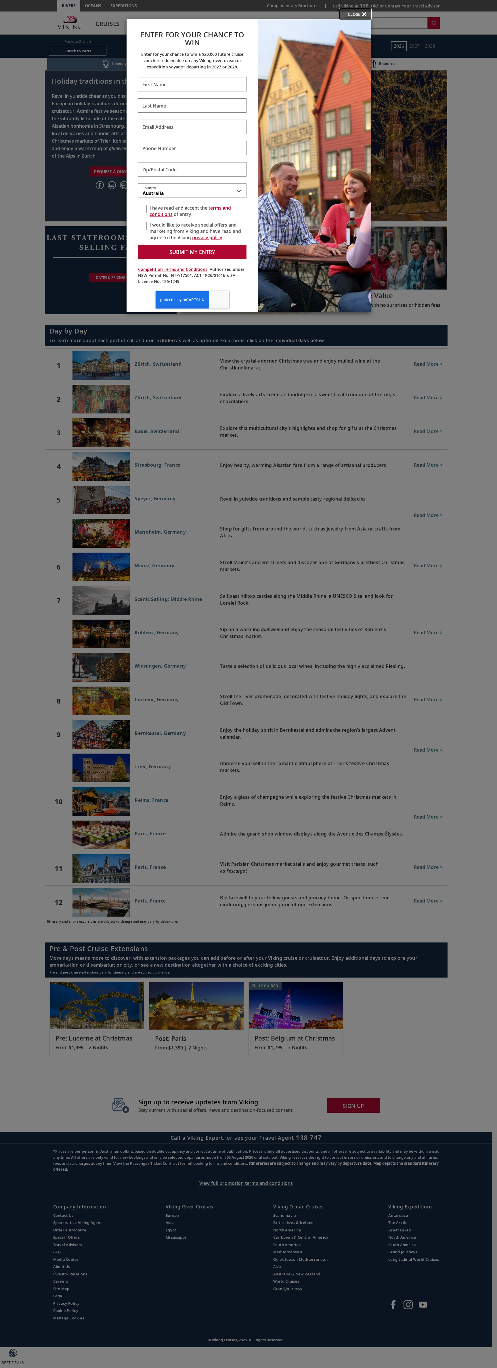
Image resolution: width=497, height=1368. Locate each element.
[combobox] (192, 192)
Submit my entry (192, 251)
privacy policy (207, 237)
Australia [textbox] (153, 193)
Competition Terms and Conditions (172, 269)
